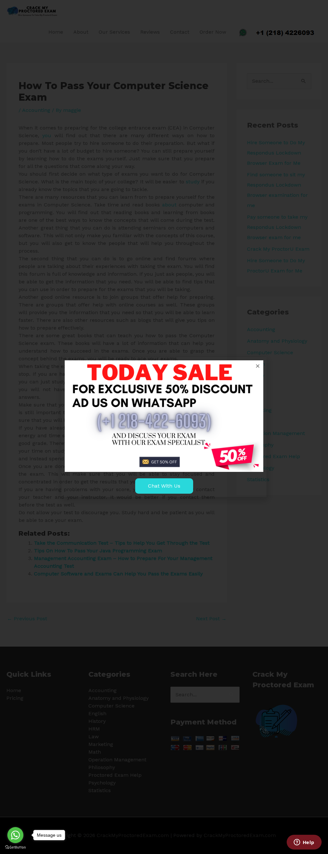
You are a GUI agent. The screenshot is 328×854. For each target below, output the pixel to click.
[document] (164, 427)
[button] (257, 366)
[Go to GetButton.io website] (15, 847)
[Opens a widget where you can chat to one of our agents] (304, 843)
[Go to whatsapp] (15, 835)
